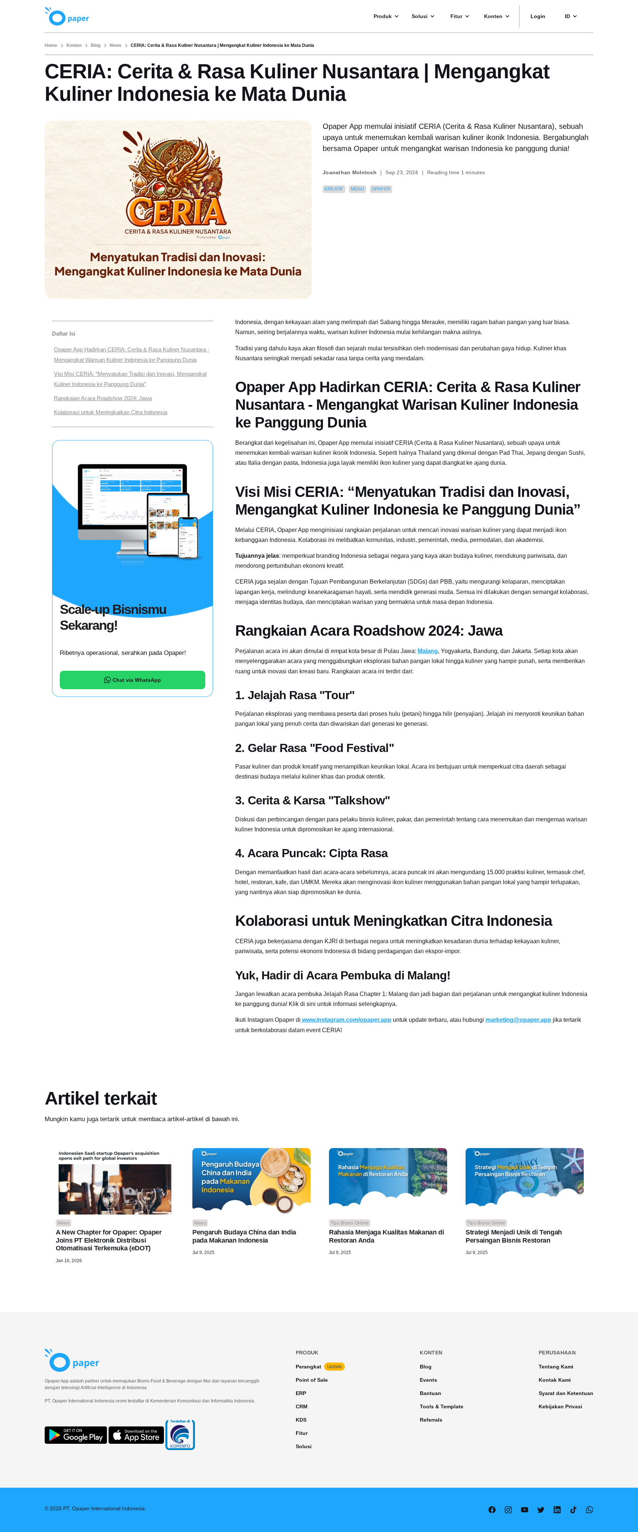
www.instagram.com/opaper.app (346, 1020)
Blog (95, 45)
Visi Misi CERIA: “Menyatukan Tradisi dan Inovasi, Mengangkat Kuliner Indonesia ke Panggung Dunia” (130, 379)
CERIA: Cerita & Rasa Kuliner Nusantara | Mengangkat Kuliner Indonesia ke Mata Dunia (222, 45)
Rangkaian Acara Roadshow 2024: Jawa (103, 398)
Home (51, 45)
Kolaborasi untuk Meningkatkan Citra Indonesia (110, 412)
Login (538, 16)
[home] (67, 16)
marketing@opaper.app (518, 1020)
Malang (428, 651)
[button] (390, 16)
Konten (74, 45)
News (115, 45)
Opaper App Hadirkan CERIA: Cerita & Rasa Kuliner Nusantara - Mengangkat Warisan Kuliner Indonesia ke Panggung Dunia (131, 354)
